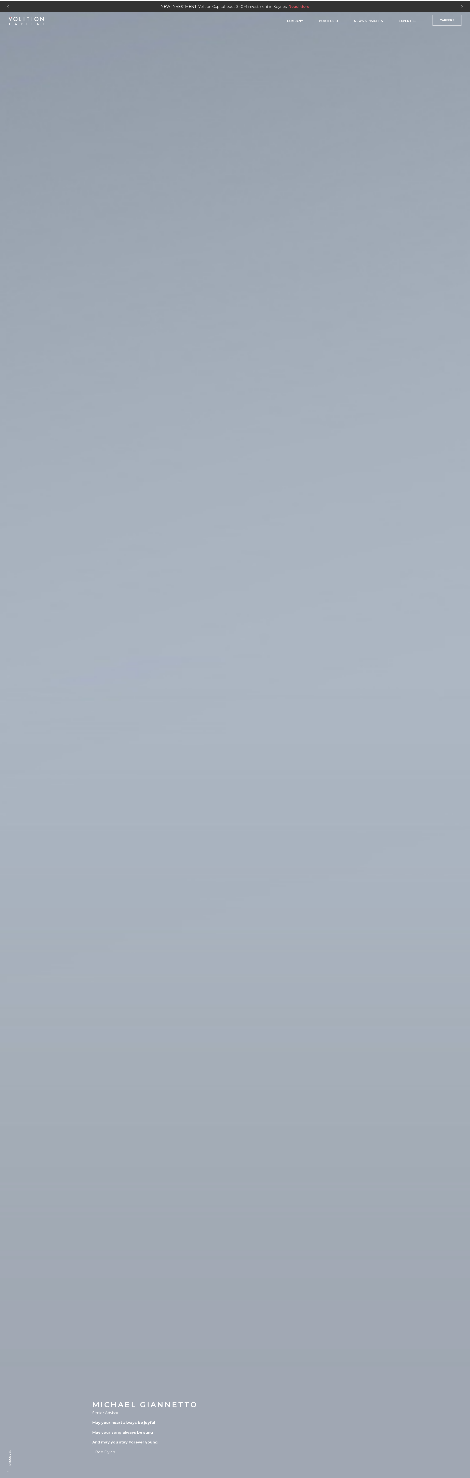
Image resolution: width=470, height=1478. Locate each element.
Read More (299, 6)
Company (295, 21)
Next (462, 6)
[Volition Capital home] (26, 21)
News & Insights (368, 21)
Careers (447, 20)
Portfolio (328, 21)
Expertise (407, 21)
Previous (8, 6)
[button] (9, 1460)
